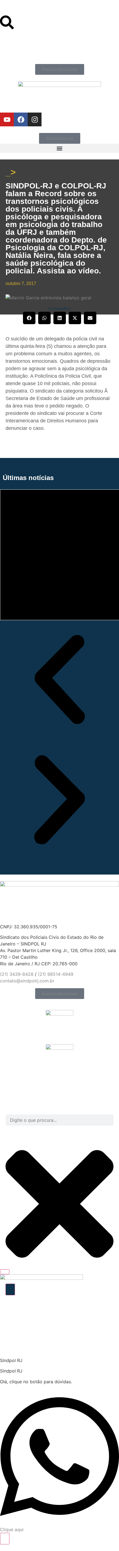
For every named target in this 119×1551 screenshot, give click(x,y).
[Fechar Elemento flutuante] (4, 1271)
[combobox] (59, 1120)
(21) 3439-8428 (16, 974)
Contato (8, 13)
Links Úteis (12, 8)
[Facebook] (21, 119)
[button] (59, 148)
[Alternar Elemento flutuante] (4, 1538)
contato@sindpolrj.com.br (27, 981)
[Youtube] (7, 119)
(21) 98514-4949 (55, 974)
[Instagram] (35, 119)
